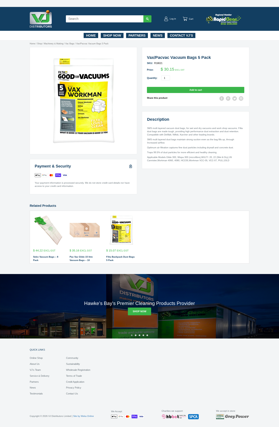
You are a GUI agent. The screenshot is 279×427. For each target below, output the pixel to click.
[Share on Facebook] (221, 99)
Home (91, 35)
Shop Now (112, 35)
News (157, 35)
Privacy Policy (73, 387)
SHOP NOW (139, 311)
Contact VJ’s (181, 35)
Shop (39, 43)
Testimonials (36, 393)
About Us (35, 364)
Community (72, 358)
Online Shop (36, 358)
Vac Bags (69, 43)
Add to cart (195, 89)
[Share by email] (241, 99)
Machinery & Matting (53, 43)
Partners (137, 35)
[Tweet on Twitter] (234, 99)
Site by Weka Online (83, 416)
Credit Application (75, 381)
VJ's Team (35, 369)
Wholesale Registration (78, 369)
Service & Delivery (39, 375)
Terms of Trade (74, 375)
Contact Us (72, 393)
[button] (132, 335)
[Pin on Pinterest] (228, 99)
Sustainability (73, 364)
